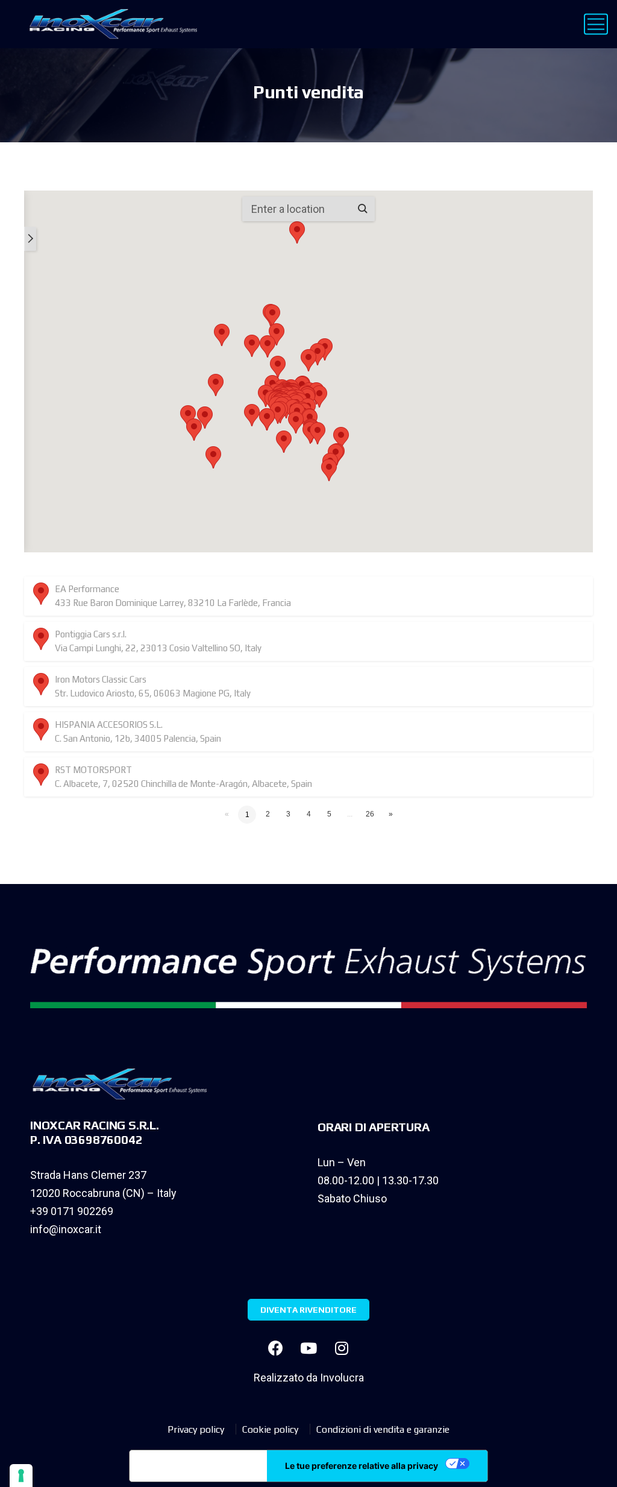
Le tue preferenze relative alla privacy (361, 1465)
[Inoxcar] (110, 24)
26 (370, 814)
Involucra (342, 1377)
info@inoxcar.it (65, 1229)
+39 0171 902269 (71, 1211)
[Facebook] (275, 1348)
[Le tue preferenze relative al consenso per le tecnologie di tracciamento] (21, 1475)
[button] (215, 385)
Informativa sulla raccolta (198, 1466)
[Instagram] (342, 1348)
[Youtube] (308, 1348)
